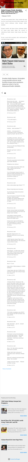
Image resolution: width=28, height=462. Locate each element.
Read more (23, 416)
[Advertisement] (14, 381)
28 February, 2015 (11, 113)
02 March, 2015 (11, 327)
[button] (26, 10)
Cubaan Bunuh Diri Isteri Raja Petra (11, 440)
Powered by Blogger (15, 459)
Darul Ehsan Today (14, 2)
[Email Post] (5, 93)
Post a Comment (7, 369)
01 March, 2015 (11, 275)
